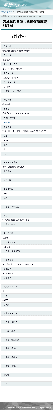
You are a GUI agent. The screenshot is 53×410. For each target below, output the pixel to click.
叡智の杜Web (6, 12)
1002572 (6, 122)
